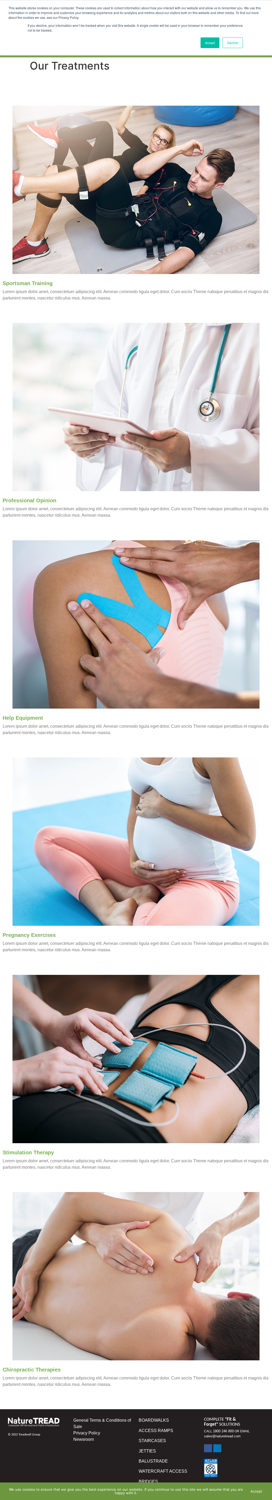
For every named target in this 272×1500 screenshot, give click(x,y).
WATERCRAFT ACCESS (163, 1471)
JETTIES (147, 1451)
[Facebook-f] (208, 1448)
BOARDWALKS (154, 1420)
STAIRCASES (152, 1440)
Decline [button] (232, 42)
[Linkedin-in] (217, 1448)
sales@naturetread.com (222, 1436)
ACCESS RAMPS (156, 1430)
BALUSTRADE (154, 1461)
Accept (256, 1491)
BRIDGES (148, 1481)
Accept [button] (210, 42)
